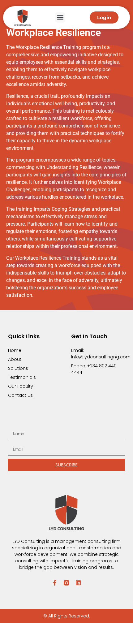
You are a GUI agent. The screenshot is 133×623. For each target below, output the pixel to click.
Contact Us (20, 395)
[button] (60, 17)
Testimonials (22, 377)
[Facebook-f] (55, 583)
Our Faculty (20, 386)
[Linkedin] (78, 583)
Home (14, 350)
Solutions (18, 368)
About (14, 359)
